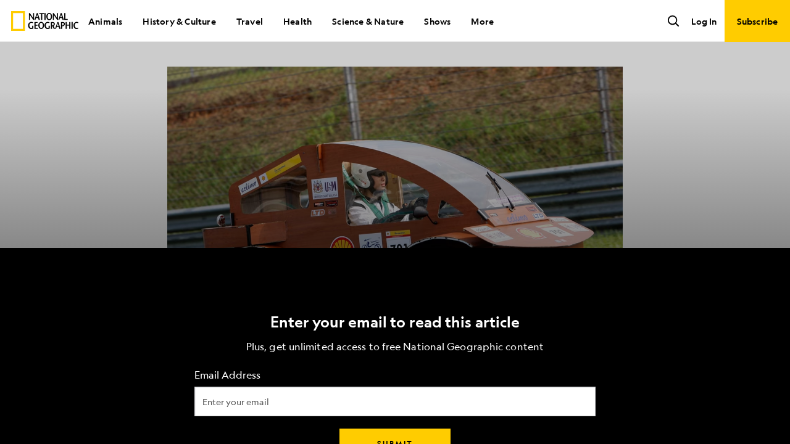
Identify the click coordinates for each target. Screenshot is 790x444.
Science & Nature (368, 21)
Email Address (227, 375)
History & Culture (179, 21)
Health (297, 21)
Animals (105, 21)
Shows (437, 21)
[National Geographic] (44, 21)
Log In (704, 21)
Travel (249, 21)
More (482, 21)
